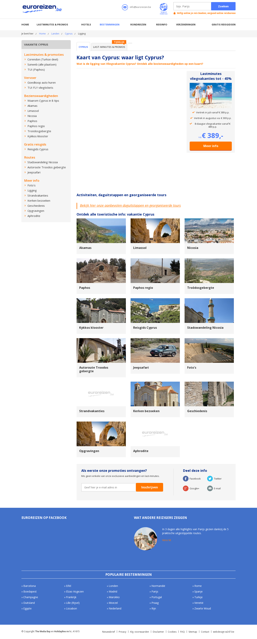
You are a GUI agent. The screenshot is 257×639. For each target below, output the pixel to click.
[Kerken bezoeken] (155, 383)
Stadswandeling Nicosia (205, 328)
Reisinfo (161, 24)
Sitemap (193, 631)
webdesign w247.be (223, 631)
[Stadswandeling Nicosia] (209, 300)
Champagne (30, 597)
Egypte (27, 608)
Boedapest (30, 591)
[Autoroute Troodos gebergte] (101, 340)
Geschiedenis (197, 411)
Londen (113, 586)
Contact (205, 631)
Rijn (153, 608)
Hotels (86, 24)
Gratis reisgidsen (224, 24)
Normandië (158, 586)
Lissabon (71, 608)
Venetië (198, 603)
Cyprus (68, 33)
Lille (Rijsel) (73, 603)
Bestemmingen (109, 24)
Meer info (210, 146)
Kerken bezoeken (146, 411)
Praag (155, 603)
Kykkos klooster (91, 328)
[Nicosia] (209, 220)
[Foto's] (209, 340)
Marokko (114, 597)
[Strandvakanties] (101, 383)
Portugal (156, 597)
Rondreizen (138, 24)
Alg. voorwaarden (139, 631)
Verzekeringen (185, 24)
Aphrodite (140, 451)
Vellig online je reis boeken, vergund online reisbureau (206, 13)
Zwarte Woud (202, 608)
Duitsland (29, 603)
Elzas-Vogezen (75, 591)
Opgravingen (89, 451)
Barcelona (29, 586)
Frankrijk (71, 597)
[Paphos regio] (155, 260)
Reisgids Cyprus (145, 328)
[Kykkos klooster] (101, 300)
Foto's (191, 367)
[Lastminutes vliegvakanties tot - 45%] (211, 85)
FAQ (182, 631)
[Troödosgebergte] (209, 260)
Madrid (113, 591)
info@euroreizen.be (140, 7)
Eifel (68, 586)
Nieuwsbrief (108, 631)
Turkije (198, 597)
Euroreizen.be (42, 9)
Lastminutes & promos (52, 24)
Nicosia (192, 248)
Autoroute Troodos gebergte (93, 369)
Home (25, 24)
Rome (198, 586)
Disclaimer (158, 631)
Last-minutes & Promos (109, 47)
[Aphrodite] (155, 423)
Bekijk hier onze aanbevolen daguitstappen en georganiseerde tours (130, 205)
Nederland (115, 608)
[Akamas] (101, 220)
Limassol (140, 248)
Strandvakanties (91, 411)
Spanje (198, 591)
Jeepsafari (141, 367)
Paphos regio (143, 288)
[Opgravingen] (101, 423)
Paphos (84, 288)
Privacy (122, 631)
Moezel (113, 603)
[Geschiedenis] (209, 383)
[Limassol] (155, 220)
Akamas (85, 248)
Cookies (172, 631)
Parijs (154, 591)
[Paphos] (101, 260)
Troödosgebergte (200, 288)
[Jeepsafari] (155, 340)
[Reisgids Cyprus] (155, 300)
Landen (55, 33)
